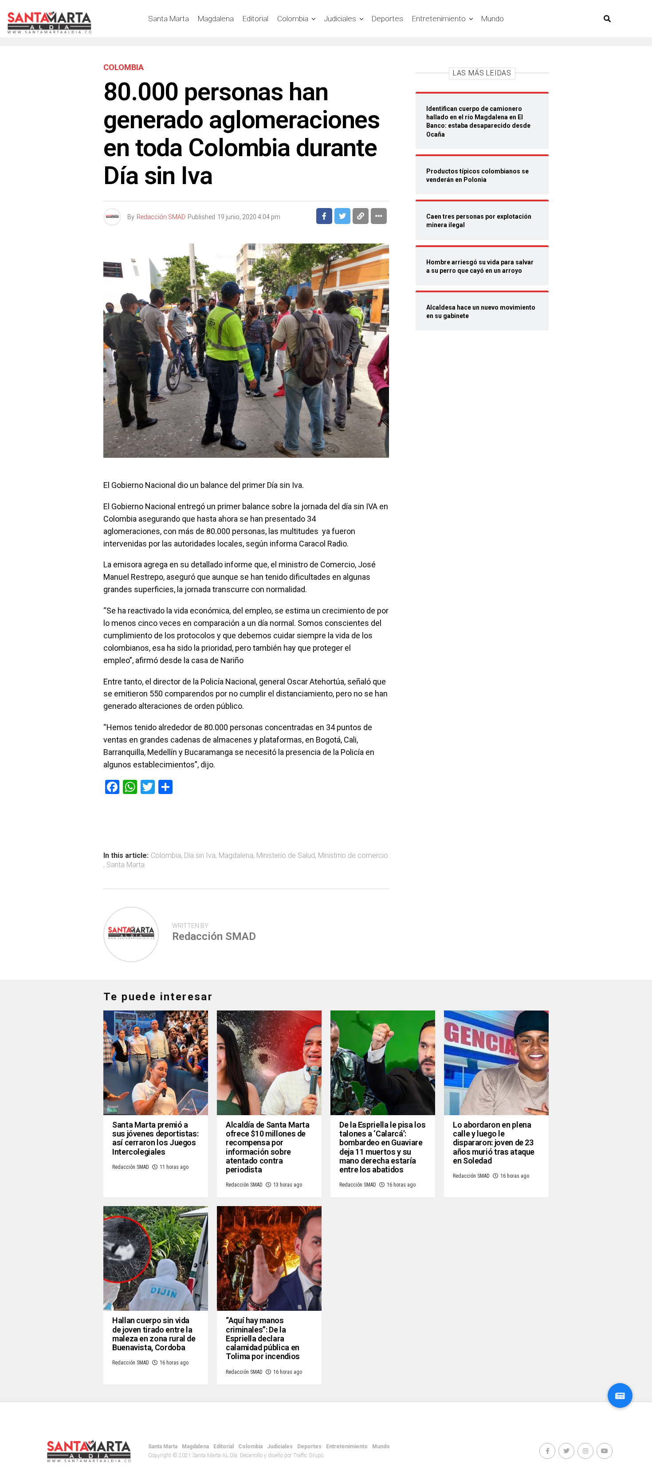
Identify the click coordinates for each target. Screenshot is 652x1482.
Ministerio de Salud (285, 855)
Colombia (292, 18)
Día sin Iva (200, 855)
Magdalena (216, 18)
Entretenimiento (439, 18)
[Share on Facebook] (324, 216)
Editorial (255, 18)
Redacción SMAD (161, 216)
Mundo (492, 18)
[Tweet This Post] (342, 216)
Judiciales (340, 18)
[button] (620, 1395)
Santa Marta (168, 18)
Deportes (387, 18)
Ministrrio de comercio (353, 855)
